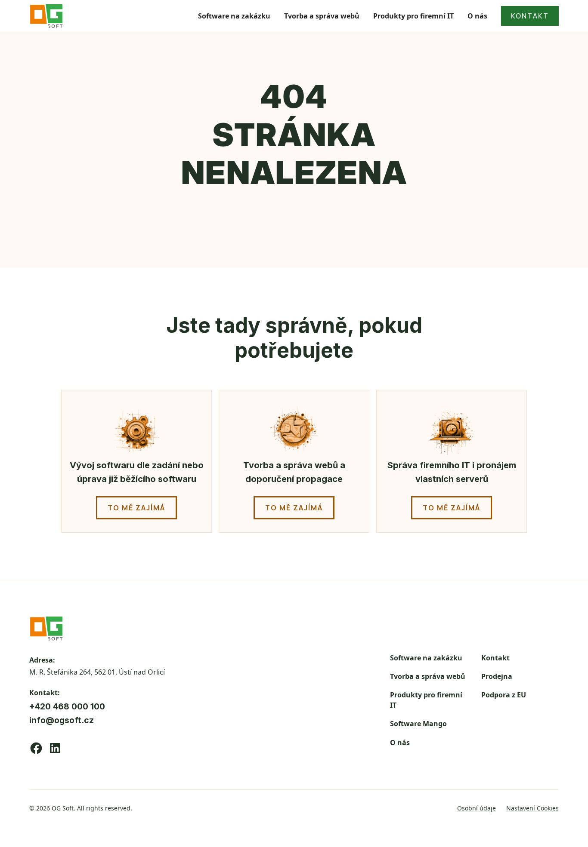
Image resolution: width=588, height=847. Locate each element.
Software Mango (418, 723)
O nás (477, 16)
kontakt (530, 16)
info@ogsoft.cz (61, 720)
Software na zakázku (234, 16)
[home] (46, 16)
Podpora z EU (503, 695)
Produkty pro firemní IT (413, 16)
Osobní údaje (476, 808)
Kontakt (495, 658)
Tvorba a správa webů (321, 16)
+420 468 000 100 (67, 706)
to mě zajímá (136, 507)
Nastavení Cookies (532, 808)
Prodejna (496, 676)
